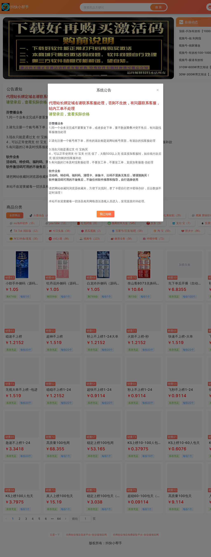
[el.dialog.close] (157, 90)
